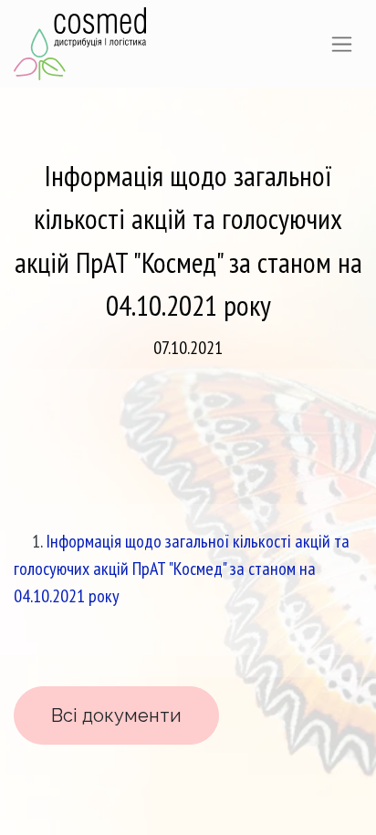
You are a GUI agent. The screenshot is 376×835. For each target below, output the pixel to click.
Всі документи (116, 715)
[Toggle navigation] (341, 44)
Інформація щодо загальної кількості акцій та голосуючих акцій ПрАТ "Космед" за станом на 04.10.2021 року (182, 568)
